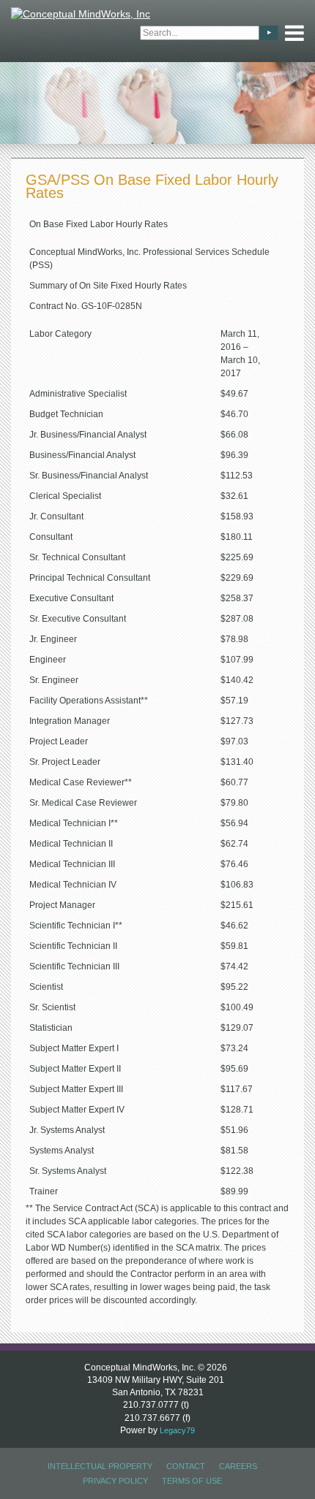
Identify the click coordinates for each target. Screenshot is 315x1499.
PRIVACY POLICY (115, 1480)
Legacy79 (177, 1430)
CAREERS (238, 1466)
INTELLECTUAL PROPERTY (100, 1466)
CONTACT (185, 1466)
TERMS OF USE (192, 1480)
